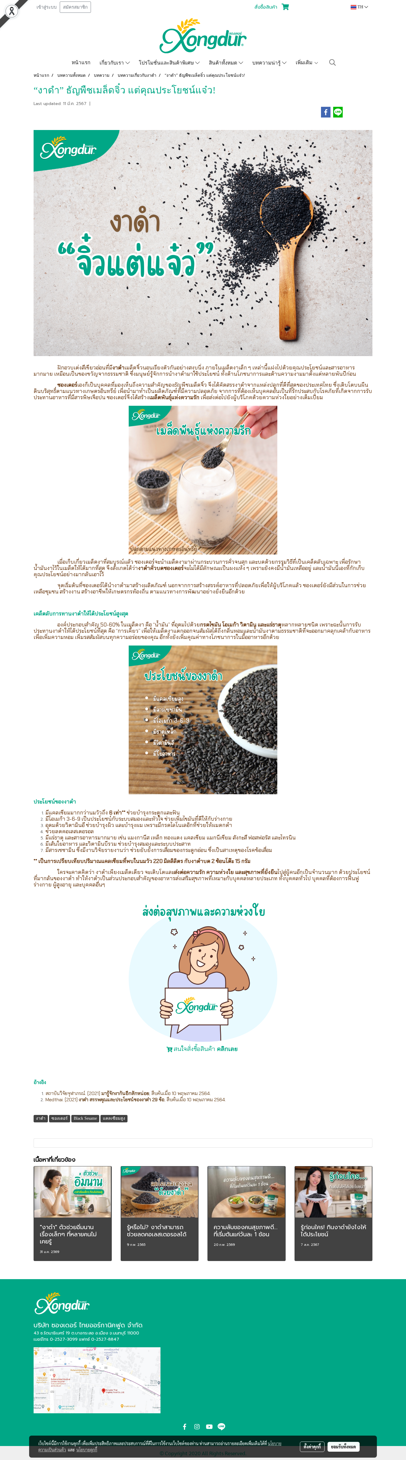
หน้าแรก (81, 62)
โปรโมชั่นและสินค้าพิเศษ (167, 62)
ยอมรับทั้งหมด (343, 1446)
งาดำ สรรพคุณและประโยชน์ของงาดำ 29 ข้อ (121, 1099)
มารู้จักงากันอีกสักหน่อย (125, 1093)
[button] (332, 62)
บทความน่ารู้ (267, 62)
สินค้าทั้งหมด (224, 62)
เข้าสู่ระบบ (47, 7)
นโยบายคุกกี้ (86, 1449)
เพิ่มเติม (305, 62)
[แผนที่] (97, 1380)
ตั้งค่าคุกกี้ (312, 1446)
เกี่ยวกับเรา (112, 62)
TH (360, 7)
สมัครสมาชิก (75, 7)
